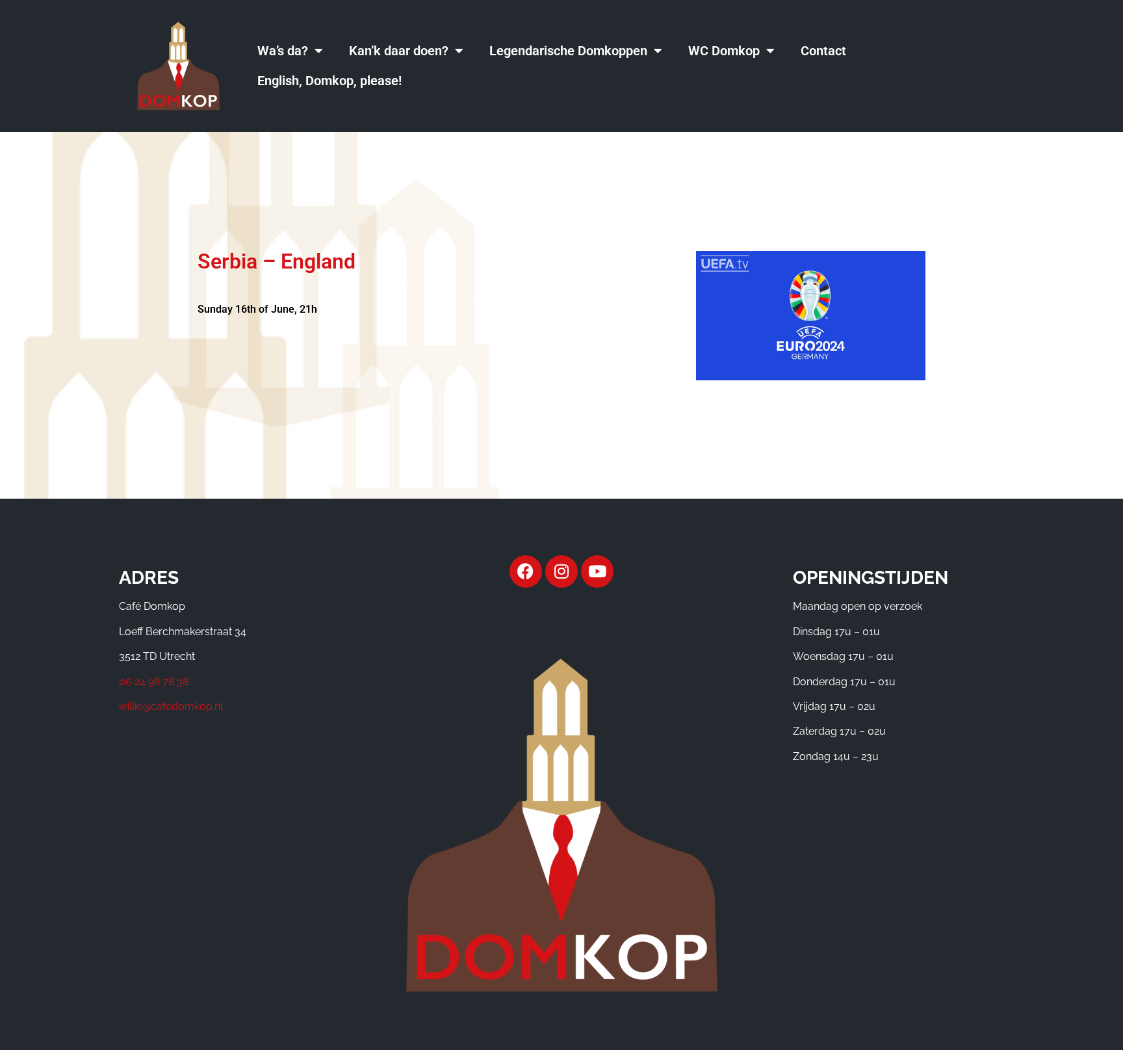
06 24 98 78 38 (153, 682)
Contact (823, 51)
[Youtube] (597, 571)
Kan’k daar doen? (398, 51)
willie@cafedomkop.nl (171, 706)
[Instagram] (561, 571)
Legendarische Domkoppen (568, 51)
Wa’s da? (282, 51)
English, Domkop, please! (329, 80)
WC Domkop (724, 51)
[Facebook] (526, 571)
